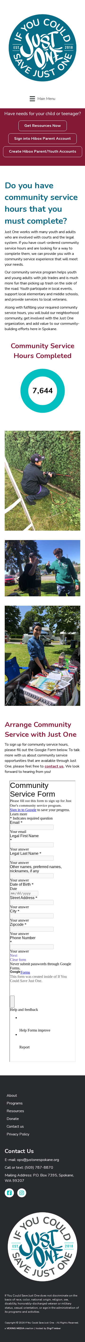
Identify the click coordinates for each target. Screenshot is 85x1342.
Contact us (15, 1126)
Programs (15, 1103)
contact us (54, 766)
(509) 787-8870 (39, 1167)
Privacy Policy (18, 1134)
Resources (15, 1111)
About (12, 1095)
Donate (13, 1118)
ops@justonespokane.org (38, 1159)
